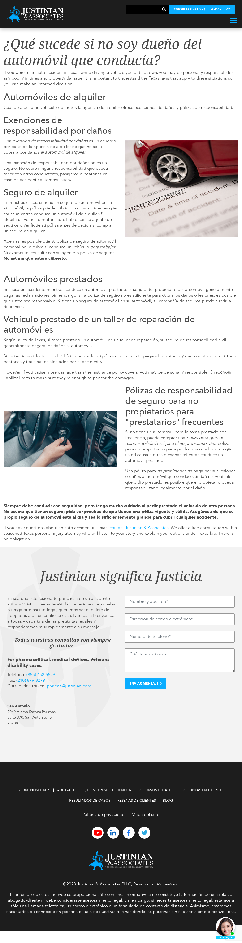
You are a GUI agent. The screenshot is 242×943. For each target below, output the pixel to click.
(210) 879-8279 (30, 680)
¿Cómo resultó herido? (108, 790)
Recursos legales (155, 790)
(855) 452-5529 (40, 675)
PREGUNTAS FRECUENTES (202, 790)
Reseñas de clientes (136, 800)
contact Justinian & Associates (139, 528)
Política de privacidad (103, 815)
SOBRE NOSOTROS (34, 790)
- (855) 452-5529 (202, 9)
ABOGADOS (67, 790)
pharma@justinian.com (69, 686)
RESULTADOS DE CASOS (89, 800)
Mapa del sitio (146, 815)
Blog (168, 800)
